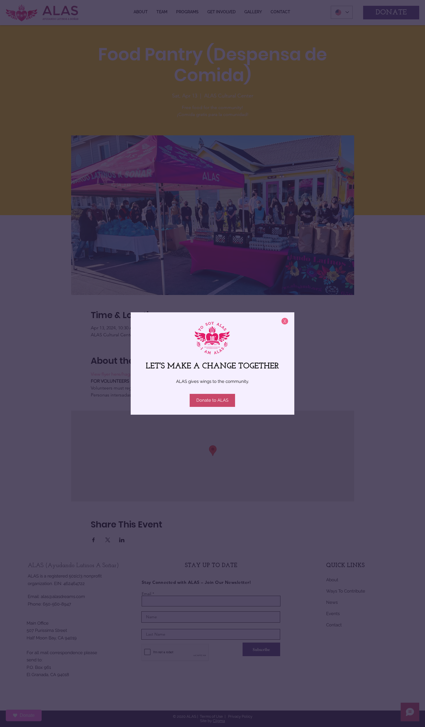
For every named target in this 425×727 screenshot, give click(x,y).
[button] (284, 321)
